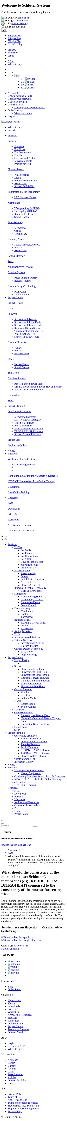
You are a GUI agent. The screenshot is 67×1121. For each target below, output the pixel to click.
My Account (14, 1000)
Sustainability (15, 1111)
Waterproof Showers (24, 333)
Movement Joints (23, 161)
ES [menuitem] (10, 38)
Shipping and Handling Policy (23, 1108)
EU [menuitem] (10, 44)
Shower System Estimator (27, 434)
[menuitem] (12, 135)
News (11, 1071)
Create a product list (24, 758)
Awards (12, 1068)
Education (13, 767)
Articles (12, 1077)
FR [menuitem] (10, 41)
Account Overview (17, 93)
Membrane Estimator (25, 417)
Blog (10, 1083)
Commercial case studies (27, 805)
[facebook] (14, 961)
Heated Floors (21, 364)
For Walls (19, 146)
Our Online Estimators (19, 411)
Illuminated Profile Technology (24, 191)
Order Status (14, 989)
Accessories (20, 183)
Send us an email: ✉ (11, 948)
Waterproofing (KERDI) (27, 208)
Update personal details (20, 96)
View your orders (23, 113)
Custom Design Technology (22, 286)
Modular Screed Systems (20, 266)
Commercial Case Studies (21, 530)
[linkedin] (13, 972)
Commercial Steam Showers (28, 331)
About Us (13, 1060)
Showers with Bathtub (25, 319)
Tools (10, 261)
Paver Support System (25, 277)
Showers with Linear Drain (28, 325)
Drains (17, 177)
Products (12, 544)
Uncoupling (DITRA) (25, 211)
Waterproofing (21, 174)
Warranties (13, 519)
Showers (12, 313)
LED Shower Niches (25, 197)
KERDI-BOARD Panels (27, 244)
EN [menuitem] (10, 35)
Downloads (14, 508)
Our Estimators (15, 1023)
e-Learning (20, 782)
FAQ (10, 503)
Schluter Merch (16, 1032)
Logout (11, 116)
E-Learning (14, 486)
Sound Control (21, 217)
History (11, 1062)
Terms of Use (15, 1097)
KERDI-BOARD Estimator (28, 428)
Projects (12, 49)
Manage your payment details (29, 107)
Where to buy (15, 1049)
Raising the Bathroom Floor (28, 389)
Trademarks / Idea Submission (23, 1105)
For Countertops (22, 152)
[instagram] (14, 964)
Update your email (17, 101)
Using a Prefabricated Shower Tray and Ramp (38, 386)
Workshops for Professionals (22, 459)
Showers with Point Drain (27, 322)
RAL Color (20, 291)
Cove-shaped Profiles (25, 158)
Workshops (13, 1020)
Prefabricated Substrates (26, 180)
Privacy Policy (15, 1094)
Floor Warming (15, 222)
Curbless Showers (17, 378)
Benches (18, 350)
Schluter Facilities (17, 1080)
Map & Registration (24, 464)
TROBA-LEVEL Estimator (28, 431)
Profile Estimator (23, 425)
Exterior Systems (16, 272)
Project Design (15, 303)
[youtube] (13, 966)
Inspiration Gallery (17, 445)
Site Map (12, 1017)
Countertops (14, 395)
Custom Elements (17, 342)
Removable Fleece (23, 214)
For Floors (19, 149)
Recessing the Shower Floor (28, 383)
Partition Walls (21, 353)
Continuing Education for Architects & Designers (33, 475)
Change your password (20, 98)
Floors (11, 359)
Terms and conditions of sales (23, 1102)
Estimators (13, 52)
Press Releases (15, 1074)
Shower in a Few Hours (26, 336)
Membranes (14, 202)
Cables (17, 230)
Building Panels (16, 239)
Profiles (12, 141)
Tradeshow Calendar (18, 1029)
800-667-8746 (20, 945)
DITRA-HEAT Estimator (27, 419)
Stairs (10, 400)
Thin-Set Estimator (24, 422)
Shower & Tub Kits (24, 186)
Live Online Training (18, 492)
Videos (11, 450)
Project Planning (16, 732)
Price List (13, 514)
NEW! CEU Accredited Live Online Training (31, 481)
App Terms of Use (17, 1099)
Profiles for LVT (22, 163)
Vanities (18, 347)
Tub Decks (13, 372)
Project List (14, 439)
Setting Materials (16, 256)
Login (11, 55)
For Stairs (19, 155)
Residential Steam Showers (28, 328)
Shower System (16, 169)
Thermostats (20, 233)
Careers (12, 1065)
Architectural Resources (20, 525)
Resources (13, 787)
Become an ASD (16, 1046)
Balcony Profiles (22, 280)
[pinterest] (13, 969)
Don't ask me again (15, 26)
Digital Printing (22, 294)
